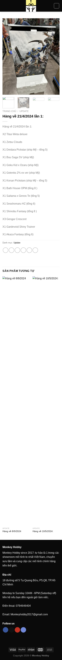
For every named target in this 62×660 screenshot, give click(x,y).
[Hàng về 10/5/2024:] (46, 401)
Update (24, 111)
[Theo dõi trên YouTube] (17, 630)
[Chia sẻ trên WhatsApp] (5, 250)
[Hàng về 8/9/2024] (15, 401)
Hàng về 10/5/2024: (43, 531)
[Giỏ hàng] (56, 5)
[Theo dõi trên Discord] (23, 630)
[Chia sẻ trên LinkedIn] (35, 250)
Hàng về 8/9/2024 (11, 531)
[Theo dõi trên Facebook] (5, 630)
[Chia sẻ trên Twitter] (17, 250)
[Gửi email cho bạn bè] (23, 250)
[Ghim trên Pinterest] (29, 250)
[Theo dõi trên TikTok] (11, 630)
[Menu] (4, 6)
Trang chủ (9, 111)
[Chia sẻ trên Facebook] (11, 250)
